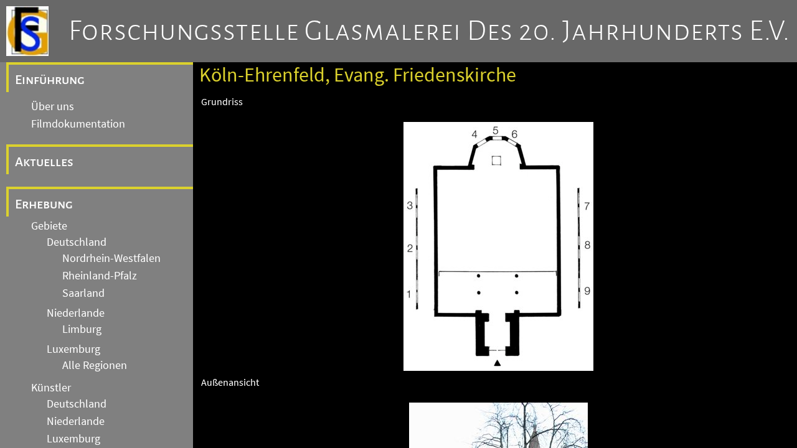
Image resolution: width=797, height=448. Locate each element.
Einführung (50, 79)
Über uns (52, 106)
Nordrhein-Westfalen (111, 258)
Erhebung (44, 204)
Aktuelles (44, 162)
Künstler (51, 387)
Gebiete (49, 226)
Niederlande (76, 313)
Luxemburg (73, 349)
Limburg (81, 329)
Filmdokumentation (78, 124)
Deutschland (76, 242)
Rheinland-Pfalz (99, 275)
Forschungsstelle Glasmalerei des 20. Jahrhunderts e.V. (429, 31)
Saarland (83, 293)
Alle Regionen (94, 365)
